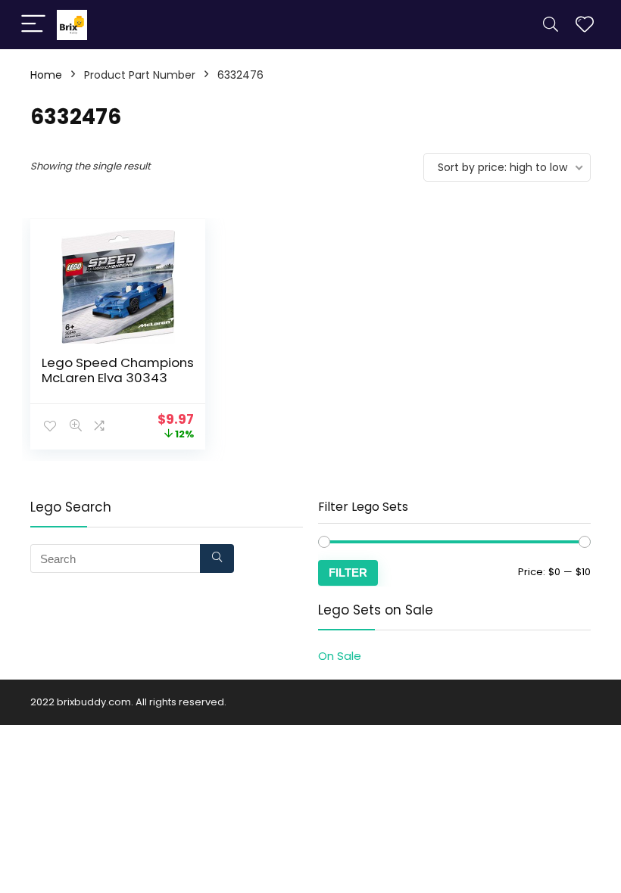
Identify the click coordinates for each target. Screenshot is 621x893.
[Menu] (33, 25)
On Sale (339, 656)
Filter (348, 572)
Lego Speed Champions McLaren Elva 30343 (118, 370)
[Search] (550, 25)
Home (46, 74)
